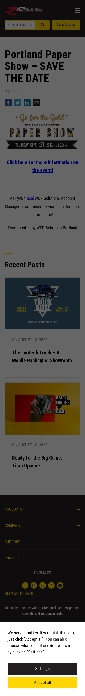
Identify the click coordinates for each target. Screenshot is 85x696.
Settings (42, 668)
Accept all (42, 682)
